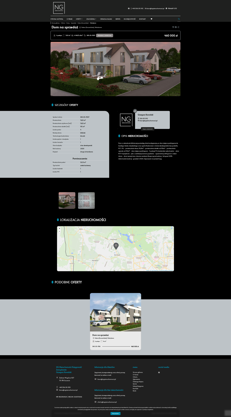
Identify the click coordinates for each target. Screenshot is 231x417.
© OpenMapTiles (154, 270)
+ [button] (59, 228)
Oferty (78, 19)
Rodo (134, 391)
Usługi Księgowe (138, 386)
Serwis (118, 19)
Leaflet (147, 270)
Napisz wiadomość (148, 129)
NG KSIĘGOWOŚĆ (130, 19)
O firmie (69, 19)
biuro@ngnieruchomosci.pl (148, 121)
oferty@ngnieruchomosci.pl (107, 402)
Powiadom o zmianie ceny (104, 35)
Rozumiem (115, 413)
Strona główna (57, 19)
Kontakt (142, 19)
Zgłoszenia (136, 379)
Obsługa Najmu (106, 19)
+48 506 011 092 (65, 387)
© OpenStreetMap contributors (166, 270)
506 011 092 (144, 118)
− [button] (59, 231)
